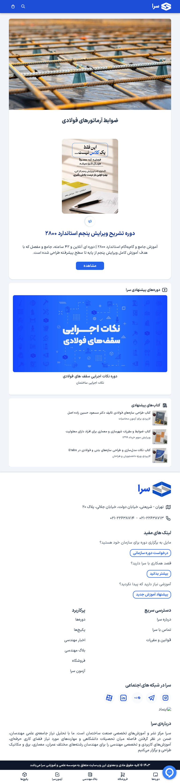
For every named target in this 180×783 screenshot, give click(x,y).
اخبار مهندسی (74, 640)
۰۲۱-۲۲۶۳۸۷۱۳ (151, 518)
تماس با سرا (161, 630)
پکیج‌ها (79, 630)
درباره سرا (164, 619)
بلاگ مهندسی (75, 650)
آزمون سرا (77, 671)
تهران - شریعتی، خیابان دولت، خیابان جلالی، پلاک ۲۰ (123, 507)
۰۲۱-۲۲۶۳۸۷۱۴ (122, 518)
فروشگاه (78, 661)
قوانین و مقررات (158, 640)
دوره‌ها (80, 619)
